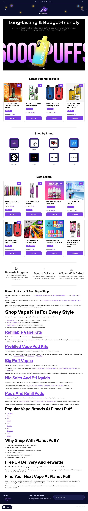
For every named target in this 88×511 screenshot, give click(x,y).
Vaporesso (73, 300)
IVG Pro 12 (55, 368)
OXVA (78, 300)
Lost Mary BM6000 (37, 368)
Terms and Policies (80, 506)
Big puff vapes (11, 325)
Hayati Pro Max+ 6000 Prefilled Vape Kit (33, 104)
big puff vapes (38, 295)
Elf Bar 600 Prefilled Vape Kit (32, 203)
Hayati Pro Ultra (72, 368)
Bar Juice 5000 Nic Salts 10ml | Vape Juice (54, 241)
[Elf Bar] (34, 143)
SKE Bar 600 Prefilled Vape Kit (12, 203)
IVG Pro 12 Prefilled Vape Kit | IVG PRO (52, 104)
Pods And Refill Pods (24, 393)
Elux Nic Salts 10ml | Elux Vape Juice (32, 241)
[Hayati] (74, 143)
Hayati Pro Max (63, 368)
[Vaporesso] (14, 157)
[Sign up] (82, 497)
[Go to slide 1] (43, 68)
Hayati (56, 300)
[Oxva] (34, 157)
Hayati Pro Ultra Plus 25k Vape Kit (74, 203)
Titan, (48, 401)
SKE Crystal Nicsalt (49, 385)
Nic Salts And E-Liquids (27, 377)
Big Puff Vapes (19, 360)
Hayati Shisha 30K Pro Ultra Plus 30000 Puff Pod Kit (12, 105)
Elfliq (61, 385)
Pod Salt (57, 385)
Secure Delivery (44, 273)
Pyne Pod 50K (9, 370)
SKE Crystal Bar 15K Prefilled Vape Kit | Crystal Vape (73, 242)
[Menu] (2, 10)
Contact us (8, 498)
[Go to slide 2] (44, 68)
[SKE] (74, 157)
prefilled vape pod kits (49, 295)
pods (73, 295)
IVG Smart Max (47, 368)
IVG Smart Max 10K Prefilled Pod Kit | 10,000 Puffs (73, 105)
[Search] (6, 10)
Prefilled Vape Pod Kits (26, 346)
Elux (60, 300)
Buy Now (13, 118)
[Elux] (54, 157)
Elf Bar (49, 300)
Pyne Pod (39, 356)
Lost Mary (44, 300)
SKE (52, 300)
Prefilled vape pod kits (13, 322)
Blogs (6, 500)
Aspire (8, 435)
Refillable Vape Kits (23, 332)
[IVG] (54, 143)
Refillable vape (11, 320)
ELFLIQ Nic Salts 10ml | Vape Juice (53, 203)
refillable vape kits (61, 295)
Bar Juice (64, 300)
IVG (69, 300)
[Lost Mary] (14, 143)
